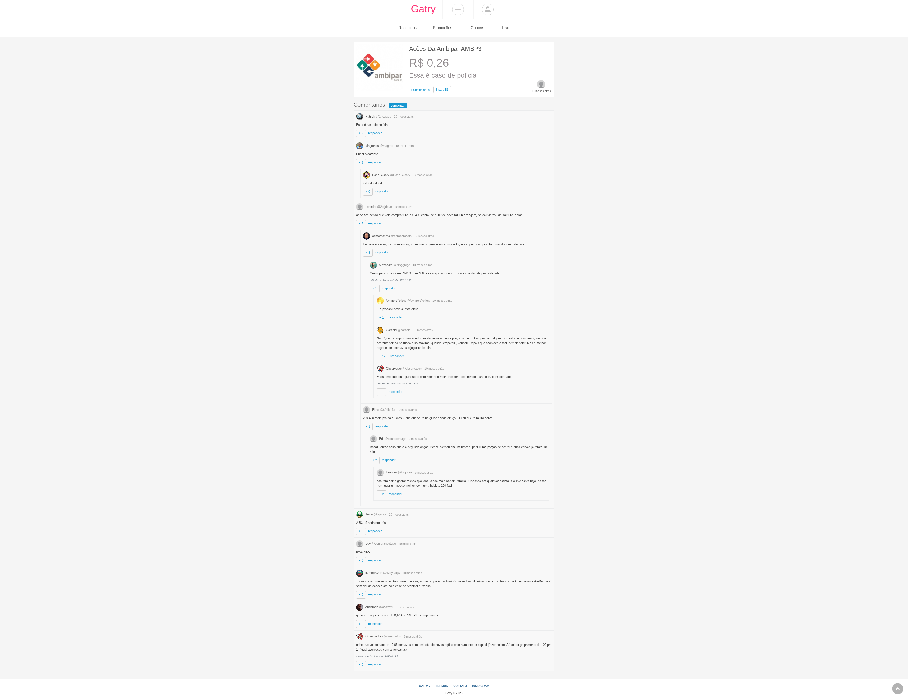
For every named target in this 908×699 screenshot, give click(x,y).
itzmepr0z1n (382, 573)
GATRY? (424, 686)
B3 (442, 89)
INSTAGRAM (480, 686)
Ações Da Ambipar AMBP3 (445, 48)
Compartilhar (458, 9)
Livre (506, 28)
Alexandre (394, 265)
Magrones (378, 146)
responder (375, 133)
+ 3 (361, 162)
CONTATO (460, 686)
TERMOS (442, 686)
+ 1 (374, 288)
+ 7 (361, 223)
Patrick (377, 116)
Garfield (397, 330)
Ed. (392, 439)
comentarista (391, 236)
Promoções (442, 28)
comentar (398, 105)
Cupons (477, 28)
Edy (380, 543)
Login (488, 9)
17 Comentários (419, 90)
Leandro (378, 207)
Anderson (378, 607)
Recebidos (407, 28)
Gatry (423, 8)
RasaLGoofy (390, 175)
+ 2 (361, 133)
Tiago (375, 514)
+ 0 (368, 191)
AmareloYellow (407, 300)
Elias (383, 409)
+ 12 (382, 356)
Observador (403, 368)
